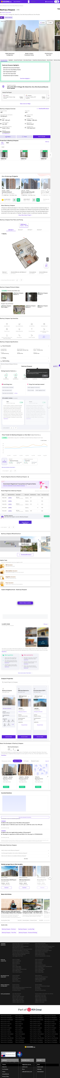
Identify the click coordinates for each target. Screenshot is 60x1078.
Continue (30, 1075)
